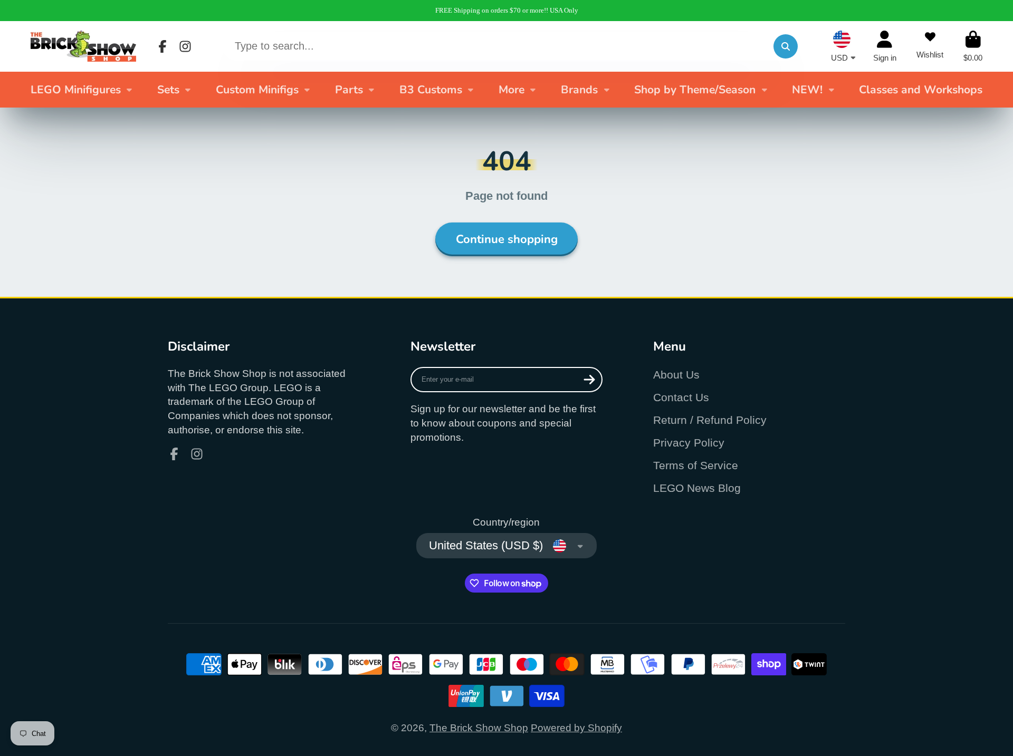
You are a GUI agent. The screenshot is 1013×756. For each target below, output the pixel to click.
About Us (676, 375)
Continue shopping (507, 239)
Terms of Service (695, 465)
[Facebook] (162, 46)
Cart (972, 46)
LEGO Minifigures (76, 89)
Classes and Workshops (920, 89)
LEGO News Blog (697, 488)
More (511, 89)
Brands (579, 89)
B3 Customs (430, 89)
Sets (168, 89)
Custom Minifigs (257, 89)
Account (884, 46)
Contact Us (681, 397)
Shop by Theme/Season (695, 89)
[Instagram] (185, 46)
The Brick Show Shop (478, 727)
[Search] (785, 46)
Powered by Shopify (576, 727)
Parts (349, 89)
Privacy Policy (688, 443)
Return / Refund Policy (710, 420)
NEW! (807, 89)
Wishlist (929, 46)
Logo (83, 46)
